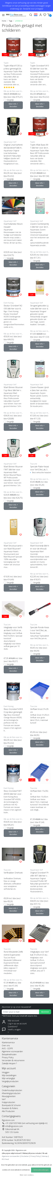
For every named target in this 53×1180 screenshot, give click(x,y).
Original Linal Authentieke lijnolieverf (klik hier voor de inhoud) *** (13, 146)
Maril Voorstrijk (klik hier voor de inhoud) (39, 547)
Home (4, 21)
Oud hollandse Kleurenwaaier (13, 225)
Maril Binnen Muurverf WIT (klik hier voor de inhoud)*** (13, 468)
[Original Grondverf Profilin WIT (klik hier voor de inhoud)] (39, 854)
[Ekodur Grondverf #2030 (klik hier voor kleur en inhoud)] (13, 287)
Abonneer (45, 1012)
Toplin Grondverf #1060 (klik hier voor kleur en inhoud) (39, 67)
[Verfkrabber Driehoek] (13, 854)
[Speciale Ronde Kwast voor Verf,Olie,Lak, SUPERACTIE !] (39, 608)
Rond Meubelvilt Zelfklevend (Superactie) (13, 953)
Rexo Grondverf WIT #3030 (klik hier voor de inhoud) (13, 792)
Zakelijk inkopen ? (9, 1063)
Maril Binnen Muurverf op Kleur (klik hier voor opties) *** (13, 389)
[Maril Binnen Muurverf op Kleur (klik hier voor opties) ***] (13, 368)
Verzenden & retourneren (13, 1060)
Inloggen (5, 1072)
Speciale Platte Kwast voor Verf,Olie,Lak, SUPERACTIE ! (39, 468)
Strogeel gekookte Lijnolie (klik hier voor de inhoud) (39, 307)
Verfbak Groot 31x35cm (39, 710)
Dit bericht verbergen (41, 1170)
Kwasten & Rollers (10, 1108)
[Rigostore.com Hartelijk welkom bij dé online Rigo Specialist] (16, 15)
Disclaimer (25, 1156)
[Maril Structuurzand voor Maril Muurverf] (13, 527)
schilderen (19, 21)
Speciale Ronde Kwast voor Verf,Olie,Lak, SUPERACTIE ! (39, 629)
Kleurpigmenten (9, 1096)
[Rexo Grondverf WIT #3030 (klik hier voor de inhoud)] (13, 772)
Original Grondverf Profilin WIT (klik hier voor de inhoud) (39, 874)
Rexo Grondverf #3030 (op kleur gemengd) (13, 710)
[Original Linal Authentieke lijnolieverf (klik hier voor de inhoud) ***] (13, 126)
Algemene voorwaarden (12, 1051)
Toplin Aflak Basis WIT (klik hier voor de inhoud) (39, 146)
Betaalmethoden (9, 1054)
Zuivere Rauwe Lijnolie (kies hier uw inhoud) (39, 389)
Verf (3, 1099)
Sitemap (45, 1156)
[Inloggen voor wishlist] (20, 54)
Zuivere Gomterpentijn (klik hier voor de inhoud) (39, 225)
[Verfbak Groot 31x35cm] (39, 690)
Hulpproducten (8, 1102)
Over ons (6, 1045)
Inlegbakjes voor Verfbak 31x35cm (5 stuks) (39, 953)
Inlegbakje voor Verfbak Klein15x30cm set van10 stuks (13, 629)
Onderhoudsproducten (12, 1090)
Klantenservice (8, 1042)
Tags (10, 21)
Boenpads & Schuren (11, 1105)
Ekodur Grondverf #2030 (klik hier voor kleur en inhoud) (13, 307)
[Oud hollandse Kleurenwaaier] (13, 205)
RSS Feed (5, 1159)
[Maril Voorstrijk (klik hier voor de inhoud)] (39, 527)
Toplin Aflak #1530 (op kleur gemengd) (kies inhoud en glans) (13, 67)
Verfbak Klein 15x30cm (39, 792)
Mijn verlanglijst (8, 1078)
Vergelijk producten (10, 1081)
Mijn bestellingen (9, 1075)
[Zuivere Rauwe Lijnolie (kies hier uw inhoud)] (39, 368)
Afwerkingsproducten (11, 1093)
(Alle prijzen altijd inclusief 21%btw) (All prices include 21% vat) (24, 1153)
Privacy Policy (8, 1057)
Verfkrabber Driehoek (13, 872)
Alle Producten (8, 1111)
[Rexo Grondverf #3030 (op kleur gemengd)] (13, 690)
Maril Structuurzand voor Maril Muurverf (13, 547)
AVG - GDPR (7, 1048)
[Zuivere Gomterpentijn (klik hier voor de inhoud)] (39, 205)
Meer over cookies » (27, 1175)
